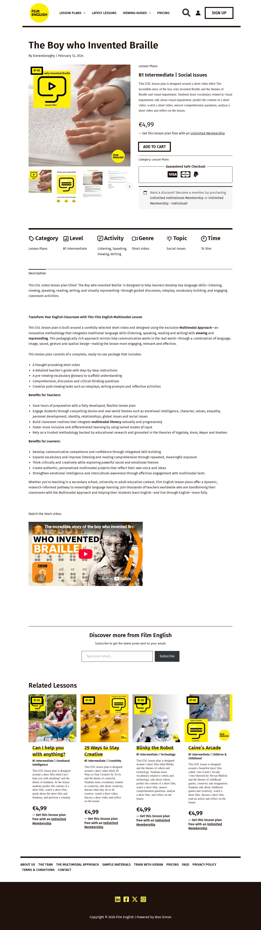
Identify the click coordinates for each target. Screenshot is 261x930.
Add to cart (154, 146)
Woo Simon (163, 917)
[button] (83, 13)
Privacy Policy (204, 864)
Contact (64, 870)
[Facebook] (126, 899)
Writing (116, 254)
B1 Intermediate (75, 249)
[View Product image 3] (92, 184)
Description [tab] (37, 273)
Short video (140, 249)
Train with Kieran (148, 864)
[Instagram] (143, 899)
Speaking (119, 249)
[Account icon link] (198, 12)
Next (129, 187)
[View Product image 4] (118, 179)
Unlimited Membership (207, 133)
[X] (135, 899)
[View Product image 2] (66, 186)
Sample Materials (116, 864)
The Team (45, 864)
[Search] (186, 13)
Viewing (103, 254)
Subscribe (167, 656)
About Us (27, 864)
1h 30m (206, 249)
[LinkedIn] (118, 899)
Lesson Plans (148, 66)
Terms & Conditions (38, 870)
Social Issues (176, 249)
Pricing (172, 864)
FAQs (185, 864)
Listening (104, 249)
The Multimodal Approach (77, 864)
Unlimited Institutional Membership (177, 198)
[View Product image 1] (40, 181)
